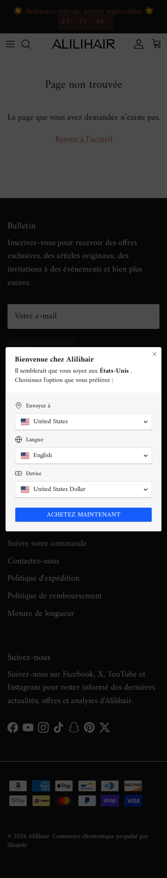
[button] (83, 421)
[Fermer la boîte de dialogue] (154, 354)
